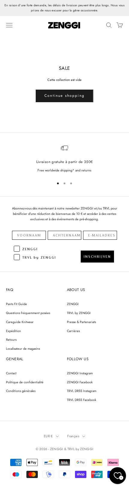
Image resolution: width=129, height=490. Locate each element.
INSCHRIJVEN (97, 256)
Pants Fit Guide (16, 303)
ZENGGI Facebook (80, 382)
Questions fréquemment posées (28, 312)
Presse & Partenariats (81, 321)
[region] (64, 158)
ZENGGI (73, 303)
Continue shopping (64, 95)
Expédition (13, 330)
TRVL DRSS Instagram (81, 390)
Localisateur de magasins (23, 348)
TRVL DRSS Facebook (81, 399)
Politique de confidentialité (25, 382)
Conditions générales (20, 390)
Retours (11, 339)
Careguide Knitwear (20, 321)
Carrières (73, 330)
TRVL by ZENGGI (79, 312)
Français (73, 436)
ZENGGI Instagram (80, 373)
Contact (11, 373)
